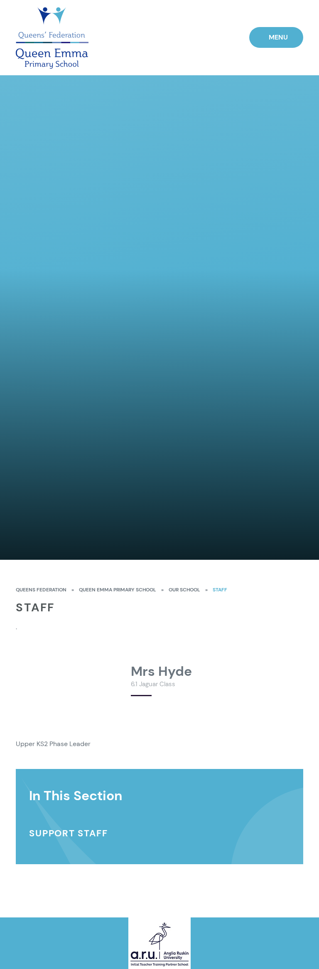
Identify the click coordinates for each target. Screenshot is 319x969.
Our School (184, 589)
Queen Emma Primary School (117, 589)
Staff (220, 589)
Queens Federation (41, 589)
